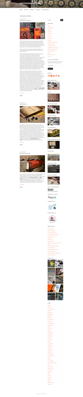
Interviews (49, 330)
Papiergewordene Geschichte (52, 362)
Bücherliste (26, 9)
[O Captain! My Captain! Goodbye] (59, 296)
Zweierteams (50, 384)
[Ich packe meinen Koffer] (59, 272)
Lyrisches (49, 357)
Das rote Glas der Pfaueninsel (52, 235)
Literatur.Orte (50, 38)
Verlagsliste (49, 40)
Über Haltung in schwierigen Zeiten (53, 249)
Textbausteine (38, 9)
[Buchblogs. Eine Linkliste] (59, 280)
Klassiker (49, 341)
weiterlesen (22, 142)
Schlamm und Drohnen (51, 247)
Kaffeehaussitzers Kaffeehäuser (53, 49)
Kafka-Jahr (49, 337)
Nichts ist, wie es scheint (51, 251)
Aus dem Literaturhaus (51, 43)
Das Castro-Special (25, 20)
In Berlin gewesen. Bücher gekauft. (53, 245)
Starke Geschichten (51, 368)
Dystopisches (50, 321)
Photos (42, 393)
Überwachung (50, 371)
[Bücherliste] (51, 272)
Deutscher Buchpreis (51, 319)
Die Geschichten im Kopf (51, 254)
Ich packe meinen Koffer (51, 230)
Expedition (22, 129)
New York (49, 359)
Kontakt (49, 52)
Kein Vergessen (50, 339)
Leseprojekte (50, 36)
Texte (45, 393)
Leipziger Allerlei (50, 346)
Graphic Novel (50, 328)
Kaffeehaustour (50, 335)
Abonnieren (50, 68)
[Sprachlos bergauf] (59, 288)
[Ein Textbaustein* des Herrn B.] (51, 288)
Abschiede (49, 305)
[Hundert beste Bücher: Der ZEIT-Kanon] (51, 280)
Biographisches (50, 312)
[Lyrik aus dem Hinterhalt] (51, 296)
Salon (48, 364)
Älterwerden (49, 307)
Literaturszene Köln (51, 353)
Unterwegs (49, 375)
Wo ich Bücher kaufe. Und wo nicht (53, 47)
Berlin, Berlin (49, 310)
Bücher (38, 393)
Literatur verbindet (50, 241)
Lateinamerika (50, 344)
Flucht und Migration (51, 323)
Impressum (49, 56)
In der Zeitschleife (50, 237)
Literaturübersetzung (51, 355)
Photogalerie (32, 9)
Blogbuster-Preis (50, 314)
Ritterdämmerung (25, 153)
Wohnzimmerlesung (51, 382)
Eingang (21, 9)
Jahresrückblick (50, 332)
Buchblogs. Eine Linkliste (51, 45)
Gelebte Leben (50, 239)
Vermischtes (49, 377)
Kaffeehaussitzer (30, 3)
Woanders (49, 380)
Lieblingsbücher (50, 350)
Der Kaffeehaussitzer (45, 9)
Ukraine (49, 373)
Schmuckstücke (50, 366)
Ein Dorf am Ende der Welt (52, 232)
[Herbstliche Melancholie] (51, 264)
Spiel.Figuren (23, 104)
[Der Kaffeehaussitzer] (59, 264)
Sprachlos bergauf (50, 228)
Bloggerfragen (50, 316)
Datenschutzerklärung (51, 54)
